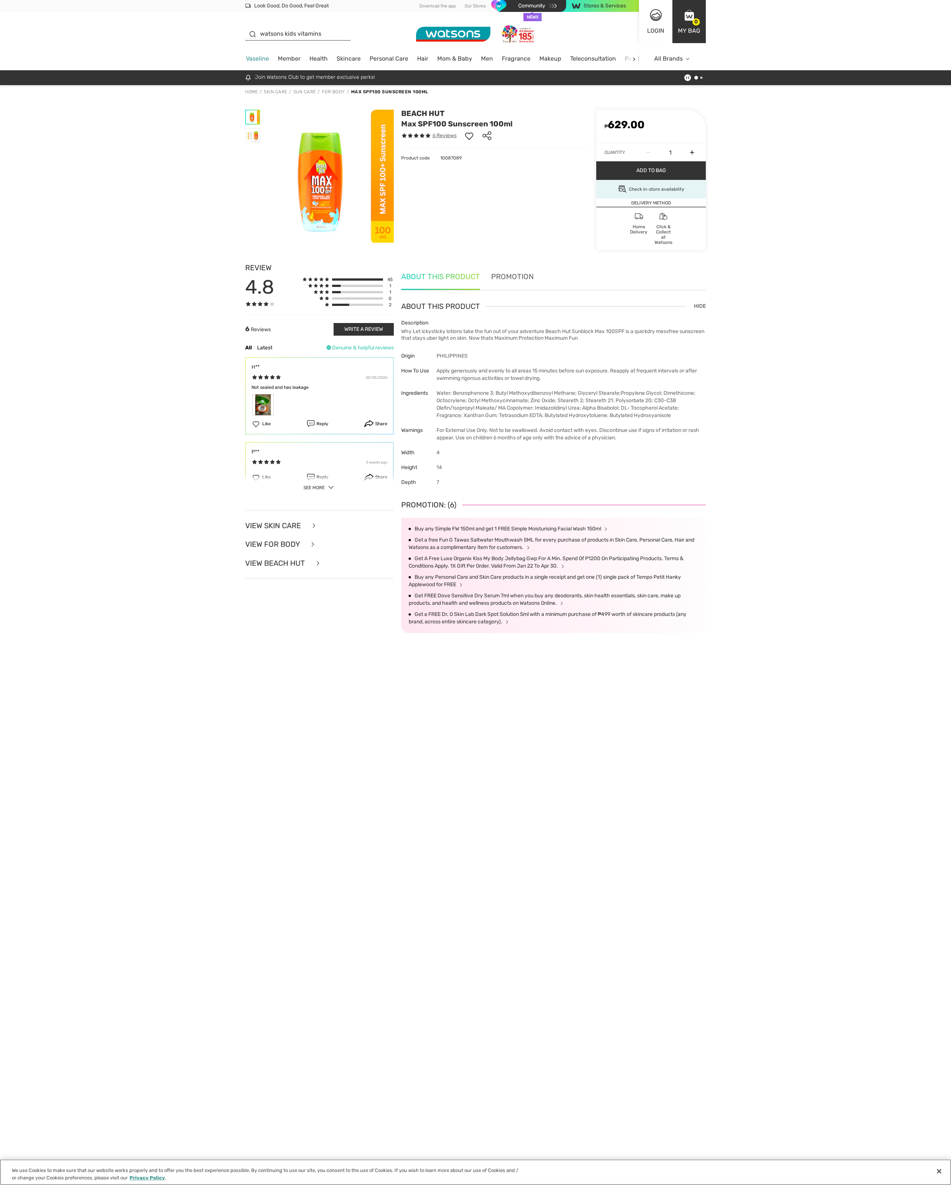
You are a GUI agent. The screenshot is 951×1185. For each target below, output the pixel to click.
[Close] (939, 1171)
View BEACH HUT (276, 563)
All (248, 348)
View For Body (273, 544)
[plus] (692, 152)
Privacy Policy (147, 1177)
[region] (475, 1172)
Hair (422, 58)
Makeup (550, 58)
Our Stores (475, 6)
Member (289, 58)
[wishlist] (469, 135)
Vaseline (257, 58)
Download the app (437, 6)
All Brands (668, 58)
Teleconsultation (593, 58)
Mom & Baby (454, 58)
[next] (634, 59)
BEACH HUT (423, 113)
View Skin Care (274, 526)
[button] (689, 21)
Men (487, 58)
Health (318, 58)
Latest (264, 348)
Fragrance (516, 58)
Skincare (349, 58)
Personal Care (389, 58)
